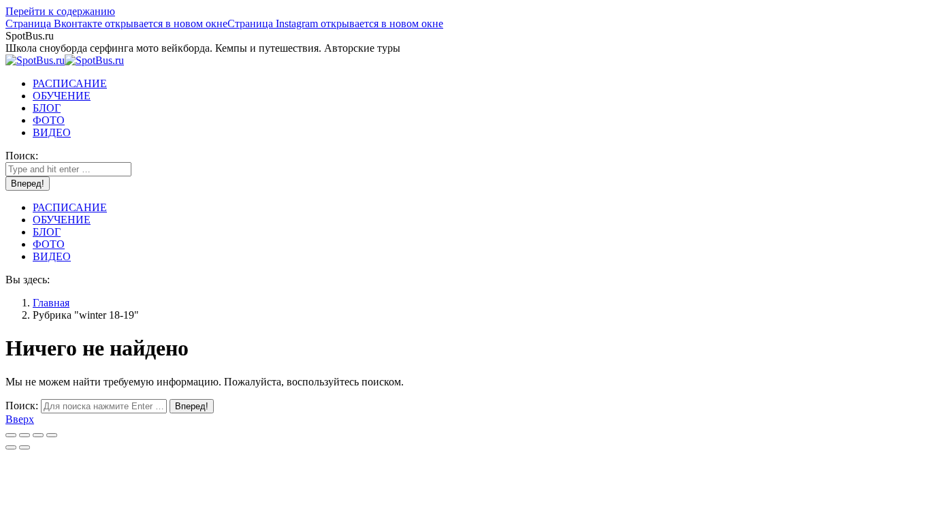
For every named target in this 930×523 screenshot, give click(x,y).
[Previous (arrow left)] (10, 447)
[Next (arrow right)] (24, 447)
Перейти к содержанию (60, 11)
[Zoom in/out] (51, 435)
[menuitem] (70, 83)
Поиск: (21, 405)
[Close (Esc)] (10, 435)
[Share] (24, 435)
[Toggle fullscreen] (38, 435)
